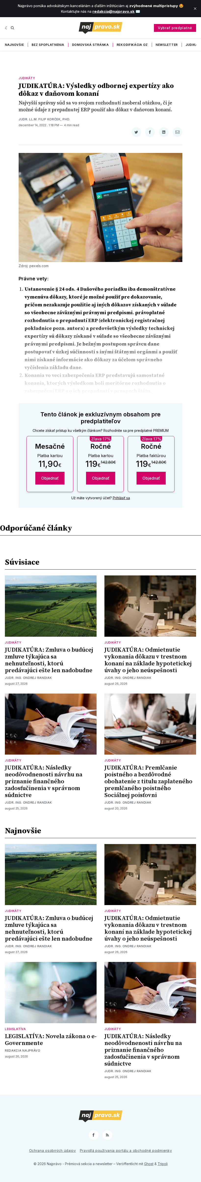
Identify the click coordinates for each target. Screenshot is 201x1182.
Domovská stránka (90, 45)
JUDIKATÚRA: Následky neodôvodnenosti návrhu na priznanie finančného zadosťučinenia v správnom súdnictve (43, 781)
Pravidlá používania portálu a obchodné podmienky (126, 1150)
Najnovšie (14, 45)
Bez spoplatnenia (48, 45)
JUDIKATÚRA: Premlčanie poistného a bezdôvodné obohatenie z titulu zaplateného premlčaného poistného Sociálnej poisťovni (148, 781)
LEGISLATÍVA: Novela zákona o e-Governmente (51, 1040)
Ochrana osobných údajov (52, 1150)
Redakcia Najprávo (22, 1050)
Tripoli (163, 1164)
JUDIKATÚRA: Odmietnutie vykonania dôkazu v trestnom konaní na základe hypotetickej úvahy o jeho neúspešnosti (148, 660)
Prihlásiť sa (121, 498)
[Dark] (7, 27)
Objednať (50, 478)
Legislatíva (15, 1029)
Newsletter (167, 45)
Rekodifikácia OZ (132, 45)
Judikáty (27, 78)
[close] (195, 8)
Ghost (148, 1164)
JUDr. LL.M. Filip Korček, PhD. (44, 119)
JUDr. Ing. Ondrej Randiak (28, 678)
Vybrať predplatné (175, 28)
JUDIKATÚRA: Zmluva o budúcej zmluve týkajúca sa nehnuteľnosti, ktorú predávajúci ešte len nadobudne (49, 660)
